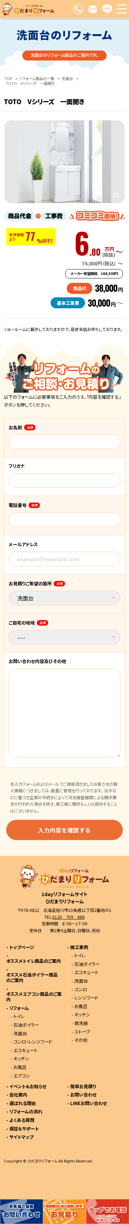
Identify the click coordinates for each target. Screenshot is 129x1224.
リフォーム (19, 1008)
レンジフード (86, 998)
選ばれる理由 (22, 1103)
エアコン (21, 1076)
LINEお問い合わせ (88, 1103)
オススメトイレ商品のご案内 (33, 961)
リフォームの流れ (25, 1112)
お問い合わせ (83, 1095)
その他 (80, 1040)
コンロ (80, 990)
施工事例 (79, 947)
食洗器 (81, 1023)
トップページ (21, 947)
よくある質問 (21, 1120)
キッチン (21, 1059)
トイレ (18, 1016)
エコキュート (25, 1051)
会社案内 (18, 1095)
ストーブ (82, 1032)
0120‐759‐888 (68, 917)
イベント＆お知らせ (27, 1087)
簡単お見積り (83, 1087)
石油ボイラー (26, 1025)
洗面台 (67, 78)
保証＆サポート (24, 1129)
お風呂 (19, 1067)
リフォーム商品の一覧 (36, 78)
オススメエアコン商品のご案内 (34, 997)
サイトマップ (21, 1137)
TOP (8, 78)
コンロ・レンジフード (32, 1042)
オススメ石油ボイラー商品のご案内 (32, 977)
